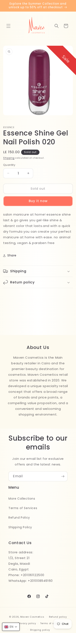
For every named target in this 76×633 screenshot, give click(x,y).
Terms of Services (22, 508)
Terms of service (51, 623)
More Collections (21, 498)
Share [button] (11, 255)
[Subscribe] (62, 476)
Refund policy (58, 616)
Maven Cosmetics (32, 616)
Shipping (9, 158)
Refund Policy (19, 517)
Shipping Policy (20, 527)
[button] (8, 26)
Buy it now (38, 201)
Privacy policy (27, 623)
